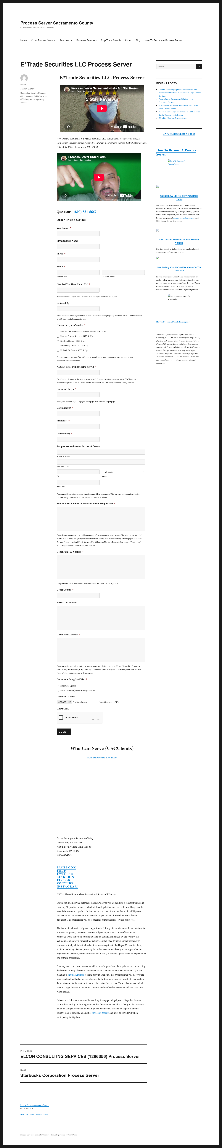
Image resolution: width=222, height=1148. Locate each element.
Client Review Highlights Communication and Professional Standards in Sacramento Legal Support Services (180, 92)
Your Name (64, 228)
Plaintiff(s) (63, 420)
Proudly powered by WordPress (64, 1134)
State (104, 476)
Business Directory (86, 40)
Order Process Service (43, 40)
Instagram (67, 886)
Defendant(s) (64, 433)
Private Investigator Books (179, 133)
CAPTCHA (63, 708)
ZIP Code (61, 486)
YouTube (65, 883)
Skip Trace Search (111, 40)
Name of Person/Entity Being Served (76, 366)
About (128, 40)
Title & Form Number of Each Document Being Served (86, 503)
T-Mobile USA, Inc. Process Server (173, 118)
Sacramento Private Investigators (102, 757)
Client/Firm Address (68, 634)
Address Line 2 (63, 466)
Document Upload (68, 685)
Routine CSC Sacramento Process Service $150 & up (83, 331)
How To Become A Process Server (163, 40)
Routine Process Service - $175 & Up (76, 336)
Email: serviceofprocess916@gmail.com (77, 690)
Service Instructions (67, 602)
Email (61, 266)
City (59, 476)
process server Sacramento (184, 217)
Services (64, 40)
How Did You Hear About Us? (73, 284)
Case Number (65, 407)
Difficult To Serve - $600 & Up (73, 350)
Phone (61, 253)
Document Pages (66, 389)
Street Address (63, 456)
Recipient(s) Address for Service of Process (80, 446)
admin (23, 84)
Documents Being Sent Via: (72, 679)
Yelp (61, 870)
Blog (137, 40)
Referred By (63, 303)
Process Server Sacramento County (56, 23)
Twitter (65, 874)
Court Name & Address (70, 551)
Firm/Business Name (67, 240)
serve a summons (76, 974)
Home (23, 40)
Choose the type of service (71, 325)
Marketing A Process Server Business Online (179, 197)
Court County (65, 589)
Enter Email (62, 276)
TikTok (64, 880)
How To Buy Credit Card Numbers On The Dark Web (179, 269)
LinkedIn (65, 877)
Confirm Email (109, 276)
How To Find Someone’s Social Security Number (179, 241)
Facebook (66, 867)
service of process (100, 1012)
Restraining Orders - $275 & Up (74, 345)
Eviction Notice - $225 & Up (72, 340)
